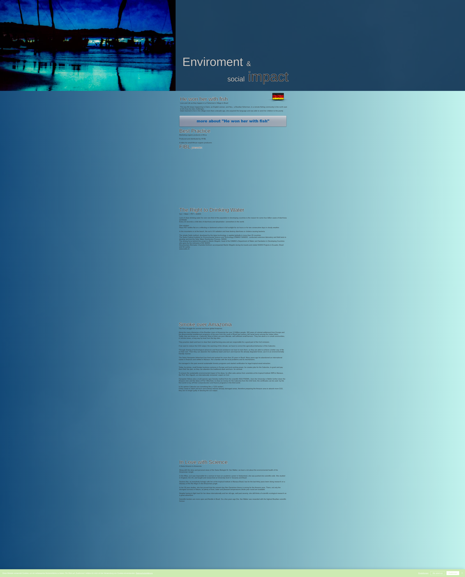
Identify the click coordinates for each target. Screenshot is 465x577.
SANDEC (244, 237)
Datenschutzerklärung (144, 573)
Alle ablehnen (438, 573)
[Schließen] (462, 573)
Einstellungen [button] (423, 573)
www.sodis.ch (184, 249)
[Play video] (232, 175)
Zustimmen (453, 573)
